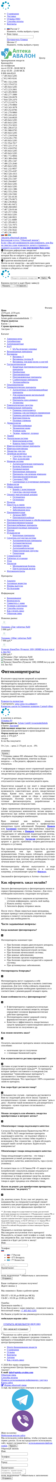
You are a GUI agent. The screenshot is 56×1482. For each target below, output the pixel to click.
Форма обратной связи (15, 1385)
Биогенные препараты (24, 535)
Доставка (11, 16)
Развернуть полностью (12, 701)
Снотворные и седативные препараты (31, 482)
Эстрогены (18, 402)
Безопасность (13, 600)
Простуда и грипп (16, 505)
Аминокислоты (14, 339)
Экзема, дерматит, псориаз (26, 433)
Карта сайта (7, 1382)
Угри (9, 561)
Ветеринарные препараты (19, 351)
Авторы (11, 1357)
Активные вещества (17, 583)
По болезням (13, 588)
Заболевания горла (22, 507)
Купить (5, 753)
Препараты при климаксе (25, 400)
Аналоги (11, 581)
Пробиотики (19, 372)
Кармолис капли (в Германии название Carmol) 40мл (27, 706)
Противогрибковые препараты (22, 525)
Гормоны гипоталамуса (24, 410)
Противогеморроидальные (20, 522)
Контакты (12, 24)
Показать (6, 286)
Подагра (11, 502)
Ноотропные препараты (24, 471)
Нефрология (13, 484)
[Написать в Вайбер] (22, 1431)
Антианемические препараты (27, 540)
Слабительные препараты (25, 379)
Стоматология (14, 556)
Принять (13, 1446)
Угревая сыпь (19, 430)
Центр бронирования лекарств (22, 1347)
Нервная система (15, 461)
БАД (9, 346)
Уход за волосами (21, 459)
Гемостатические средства (25, 550)
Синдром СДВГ (20, 479)
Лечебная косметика (17, 453)
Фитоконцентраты (16, 571)
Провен (51, 826)
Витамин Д (18, 356)
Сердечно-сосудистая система (21, 538)
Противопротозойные (23, 517)
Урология (11, 563)
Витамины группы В (23, 359)
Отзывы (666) (13, 19)
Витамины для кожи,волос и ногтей (30, 361)
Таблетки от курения (17, 558)
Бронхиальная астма (22, 441)
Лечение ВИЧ (19, 515)
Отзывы (11, 1352)
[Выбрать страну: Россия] (2, 235)
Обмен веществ (14, 487)
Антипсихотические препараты (28, 464)
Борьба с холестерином (24, 489)
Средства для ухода (22, 456)
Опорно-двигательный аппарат (22, 494)
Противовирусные (16, 512)
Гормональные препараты (19, 407)
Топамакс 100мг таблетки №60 (16, 638)
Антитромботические (23, 548)
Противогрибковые (22, 425)
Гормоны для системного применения (31, 413)
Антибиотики (14, 341)
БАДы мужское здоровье (25, 349)
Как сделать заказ (15, 611)
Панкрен (29, 831)
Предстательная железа (24, 568)
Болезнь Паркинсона (23, 466)
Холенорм (11, 829)
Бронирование (14, 598)
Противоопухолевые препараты (22, 527)
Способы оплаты (15, 21)
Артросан (30, 839)
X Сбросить (22, 286)
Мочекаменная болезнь (24, 566)
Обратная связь (14, 613)
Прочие (10, 530)
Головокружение (21, 469)
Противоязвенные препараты (27, 377)
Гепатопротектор (15, 384)
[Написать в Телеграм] (22, 1409)
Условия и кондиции (17, 606)
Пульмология (13, 533)
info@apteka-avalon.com (21, 1372)
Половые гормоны (22, 420)
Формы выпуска (15, 586)
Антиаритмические (22, 543)
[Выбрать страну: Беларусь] (6, 235)
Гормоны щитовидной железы (27, 415)
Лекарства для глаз (16, 451)
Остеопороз (18, 499)
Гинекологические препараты (21, 387)
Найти (44, 278)
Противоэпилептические (25, 476)
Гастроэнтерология (16, 364)
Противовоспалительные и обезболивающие (29, 520)
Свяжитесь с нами (16, 603)
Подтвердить (13, 39)
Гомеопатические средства (20, 405)
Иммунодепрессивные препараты (23, 446)
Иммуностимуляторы (17, 448)
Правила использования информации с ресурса (24, 1380)
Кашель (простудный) (23, 443)
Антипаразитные (15, 344)
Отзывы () (6, 720)
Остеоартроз (19, 497)
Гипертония (18, 553)
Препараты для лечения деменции (29, 474)
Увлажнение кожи (21, 428)
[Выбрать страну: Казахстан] (9, 235)
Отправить (6, 1278)
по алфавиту (31, 704)
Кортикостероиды (21, 418)
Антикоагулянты (21, 545)
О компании (13, 13)
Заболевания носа (21, 510)
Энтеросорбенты (21, 382)
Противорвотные (21, 374)
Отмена (24, 39)
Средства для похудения (24, 492)
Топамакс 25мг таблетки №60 (15, 627)
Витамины (12, 354)
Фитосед (41, 871)
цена (17, 704)
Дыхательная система (17, 438)
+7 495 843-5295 (28, 1310)
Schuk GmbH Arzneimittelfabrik (33, 723)
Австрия (13, 725)
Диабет (10, 436)
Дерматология (14, 423)
